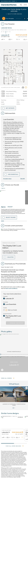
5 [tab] (5, 354)
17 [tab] (18, 354)
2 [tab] (1, 354)
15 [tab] (16, 354)
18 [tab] (19, 354)
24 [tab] (26, 354)
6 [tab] (6, 354)
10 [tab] (10, 354)
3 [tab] (2, 354)
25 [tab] (27, 354)
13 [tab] (14, 354)
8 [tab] (8, 354)
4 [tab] (4, 354)
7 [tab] (7, 354)
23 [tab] (25, 354)
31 (7, 31)
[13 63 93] (20, 4)
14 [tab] (15, 354)
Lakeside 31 (3, 416)
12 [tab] (12, 354)
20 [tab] (21, 354)
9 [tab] (9, 354)
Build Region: (4, 1)
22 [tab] (24, 354)
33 (10, 31)
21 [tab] (23, 354)
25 (4, 31)
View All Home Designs (13, 446)
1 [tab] (0, 354)
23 (1, 31)
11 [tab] (11, 354)
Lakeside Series (6, 28)
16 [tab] (17, 354)
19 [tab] (20, 354)
